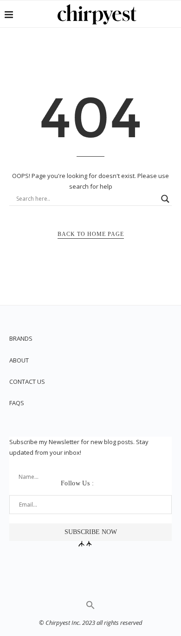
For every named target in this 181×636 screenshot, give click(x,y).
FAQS (16, 403)
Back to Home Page (91, 234)
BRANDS (20, 338)
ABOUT (19, 360)
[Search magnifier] (165, 198)
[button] (90, 607)
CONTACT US (27, 381)
